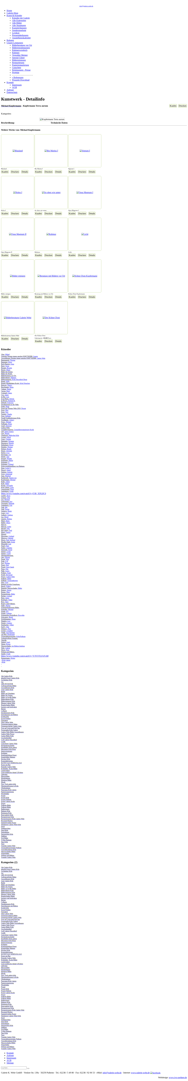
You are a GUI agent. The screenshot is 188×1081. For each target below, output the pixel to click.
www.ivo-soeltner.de (178, 1077)
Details (25, 172)
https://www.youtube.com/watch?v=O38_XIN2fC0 (23, 493)
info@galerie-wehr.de (86, 6)
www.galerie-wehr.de (140, 1072)
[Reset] (28, 1068)
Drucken (182, 106)
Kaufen (173, 106)
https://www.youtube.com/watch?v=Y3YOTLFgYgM (24, 656)
